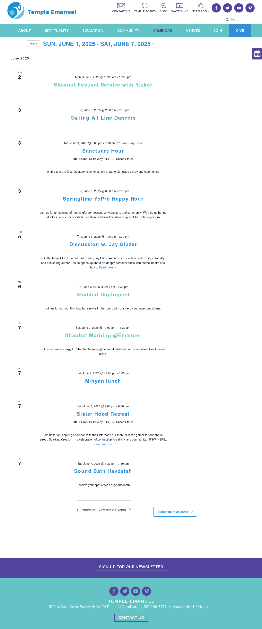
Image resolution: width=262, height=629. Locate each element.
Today (33, 43)
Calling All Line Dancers (103, 117)
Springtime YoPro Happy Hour (103, 198)
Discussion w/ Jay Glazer (103, 244)
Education (92, 31)
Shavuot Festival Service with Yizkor (103, 84)
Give (240, 31)
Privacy (202, 607)
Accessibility (181, 607)
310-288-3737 (155, 607)
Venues (193, 31)
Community (128, 31)
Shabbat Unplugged (103, 294)
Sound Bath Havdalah (103, 470)
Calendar (162, 31)
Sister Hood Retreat (103, 413)
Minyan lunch (103, 380)
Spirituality (57, 31)
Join (218, 31)
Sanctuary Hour (103, 150)
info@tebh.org (127, 607)
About (24, 31)
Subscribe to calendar (173, 512)
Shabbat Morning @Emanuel (103, 335)
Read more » (107, 267)
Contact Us (131, 617)
